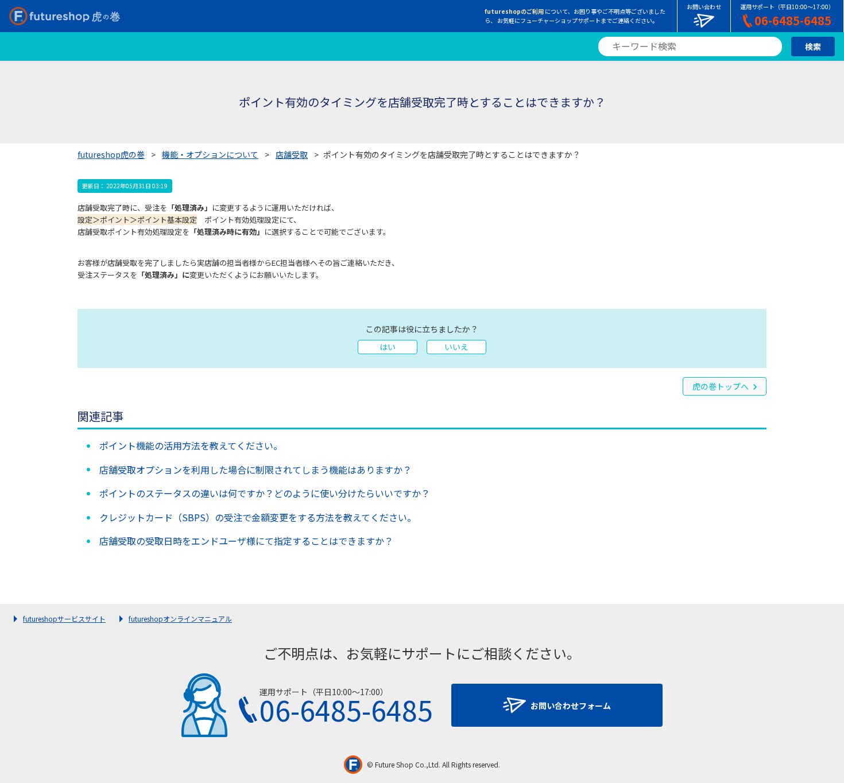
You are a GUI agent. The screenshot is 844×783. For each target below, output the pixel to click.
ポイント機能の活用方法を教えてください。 (190, 445)
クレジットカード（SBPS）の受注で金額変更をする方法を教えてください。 (257, 517)
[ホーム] (64, 16)
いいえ (456, 346)
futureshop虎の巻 (111, 154)
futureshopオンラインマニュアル (180, 618)
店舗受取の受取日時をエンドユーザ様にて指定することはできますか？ (246, 541)
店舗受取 (292, 154)
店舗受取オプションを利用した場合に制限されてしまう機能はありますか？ (255, 469)
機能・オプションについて (210, 154)
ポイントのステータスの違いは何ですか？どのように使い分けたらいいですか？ (264, 493)
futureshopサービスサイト (64, 618)
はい (388, 346)
